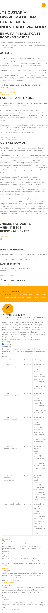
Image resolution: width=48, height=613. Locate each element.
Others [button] (4, 597)
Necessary (8, 344)
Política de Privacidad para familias (17, 297)
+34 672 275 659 (6, 276)
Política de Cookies (37, 297)
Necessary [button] (6, 342)
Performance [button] (7, 553)
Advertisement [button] (8, 583)
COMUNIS (32, 292)
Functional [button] (6, 539)
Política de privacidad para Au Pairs (32, 295)
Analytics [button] (5, 568)
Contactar (4, 221)
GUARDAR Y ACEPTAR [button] (10, 609)
